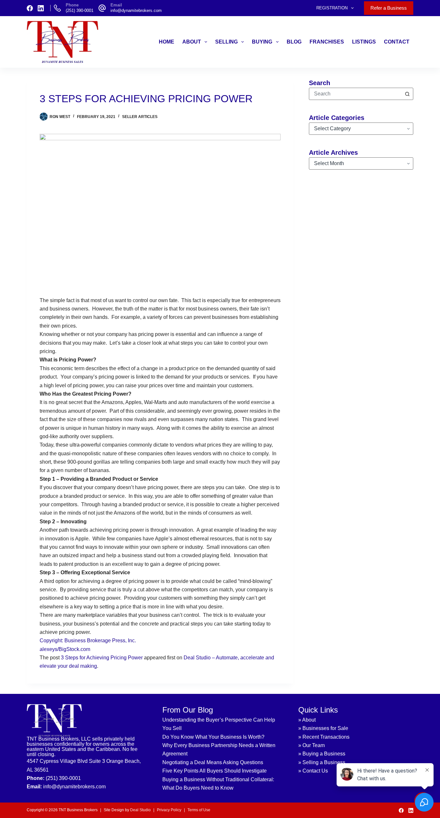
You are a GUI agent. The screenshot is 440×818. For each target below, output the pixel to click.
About (191, 41)
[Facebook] (30, 8)
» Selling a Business (321, 762)
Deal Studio (140, 810)
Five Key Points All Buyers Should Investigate (214, 771)
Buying (262, 41)
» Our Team (311, 745)
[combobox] (355, 94)
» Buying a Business (321, 753)
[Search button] (407, 94)
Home (166, 41)
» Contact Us (313, 771)
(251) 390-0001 (79, 10)
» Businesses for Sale (323, 728)
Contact (396, 41)
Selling (226, 41)
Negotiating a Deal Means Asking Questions (212, 762)
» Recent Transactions (323, 737)
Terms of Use (198, 810)
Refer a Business (388, 8)
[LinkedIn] (41, 8)
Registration (332, 7)
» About (307, 720)
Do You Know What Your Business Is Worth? (213, 737)
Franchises (327, 41)
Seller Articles (140, 116)
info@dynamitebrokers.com (136, 10)
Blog (294, 41)
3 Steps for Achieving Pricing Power (102, 657)
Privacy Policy (169, 810)
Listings (364, 41)
